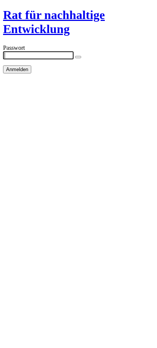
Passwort (14, 47)
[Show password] (78, 57)
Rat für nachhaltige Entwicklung (54, 22)
